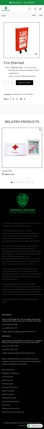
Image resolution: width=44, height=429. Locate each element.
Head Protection (8, 394)
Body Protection (8, 370)
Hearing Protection (9, 398)
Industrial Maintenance (11, 401)
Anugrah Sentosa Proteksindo (21, 423)
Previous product (34, 15)
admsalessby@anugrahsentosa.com (21, 353)
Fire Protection (7, 384)
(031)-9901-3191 (12, 346)
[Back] (4, 15)
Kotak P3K (7, 171)
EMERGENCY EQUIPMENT (22, 94)
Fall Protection (7, 380)
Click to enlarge (36, 54)
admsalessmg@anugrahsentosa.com (21, 331)
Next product (40, 15)
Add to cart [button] (9, 174)
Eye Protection (7, 377)
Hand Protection (8, 391)
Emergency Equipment (10, 373)
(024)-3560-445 (12, 324)
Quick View (40, 130)
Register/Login (17, 67)
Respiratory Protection (10, 408)
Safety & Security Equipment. (13, 412)
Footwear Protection (10, 387)
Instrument (6, 405)
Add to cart (24, 83)
